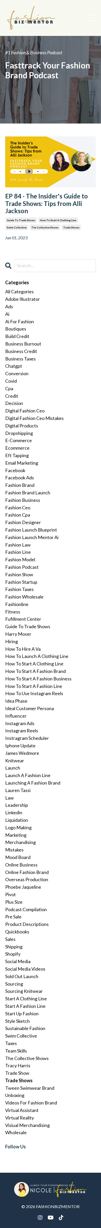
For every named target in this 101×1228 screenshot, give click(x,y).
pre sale (13, 916)
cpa (9, 388)
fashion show (19, 574)
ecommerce (17, 448)
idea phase (16, 701)
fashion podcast (22, 567)
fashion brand (19, 485)
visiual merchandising (27, 1125)
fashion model (20, 559)
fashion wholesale (24, 597)
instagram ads (19, 723)
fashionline (16, 604)
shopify (12, 954)
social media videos (25, 969)
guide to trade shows (21, 220)
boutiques (15, 329)
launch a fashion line (28, 775)
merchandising (20, 842)
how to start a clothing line (58, 220)
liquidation (16, 820)
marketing (15, 835)
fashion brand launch (27, 492)
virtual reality (19, 1117)
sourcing (14, 984)
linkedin (13, 812)
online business (21, 865)
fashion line (18, 552)
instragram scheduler (27, 738)
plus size (14, 902)
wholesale (16, 1132)
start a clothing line (26, 998)
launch (12, 768)
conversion (16, 373)
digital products (21, 425)
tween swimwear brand (29, 1088)
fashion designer (23, 522)
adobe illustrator (22, 299)
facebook (15, 470)
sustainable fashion (25, 1028)
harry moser (18, 634)
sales (10, 939)
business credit (21, 351)
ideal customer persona (29, 708)
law (9, 798)
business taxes (20, 359)
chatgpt (13, 366)
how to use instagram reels (34, 693)
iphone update (20, 745)
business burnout (23, 344)
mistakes (14, 850)
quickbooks (17, 931)
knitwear (14, 760)
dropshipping (19, 433)
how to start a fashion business (38, 678)
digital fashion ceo (25, 410)
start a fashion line (25, 1006)
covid (11, 381)
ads (9, 306)
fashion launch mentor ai (32, 537)
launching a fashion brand (32, 783)
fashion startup (21, 582)
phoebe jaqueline (23, 887)
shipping (14, 946)
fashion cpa (17, 515)
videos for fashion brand (31, 1103)
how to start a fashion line (33, 686)
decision (14, 403)
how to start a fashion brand (35, 671)
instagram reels (21, 730)
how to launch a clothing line (36, 656)
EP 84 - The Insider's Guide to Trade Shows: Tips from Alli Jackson (46, 204)
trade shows (71, 227)
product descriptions (27, 924)
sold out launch (21, 976)
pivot (10, 894)
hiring (11, 641)
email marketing (21, 463)
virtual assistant (22, 1110)
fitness (12, 612)
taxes (11, 1043)
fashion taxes (19, 589)
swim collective (17, 227)
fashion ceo (17, 507)
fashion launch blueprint (31, 530)
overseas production (26, 879)
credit (11, 396)
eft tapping (17, 455)
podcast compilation (26, 909)
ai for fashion (19, 321)
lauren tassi (18, 790)
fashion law (18, 545)
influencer (16, 716)
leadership (16, 805)
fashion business (22, 500)
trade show (17, 1073)
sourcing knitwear (24, 991)
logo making (18, 827)
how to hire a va (23, 649)
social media (18, 961)
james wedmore (22, 753)
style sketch (17, 1021)
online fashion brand (27, 872)
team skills (16, 1051)
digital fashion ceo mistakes (34, 418)
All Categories (19, 291)
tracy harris (17, 1065)
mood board (18, 857)
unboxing (14, 1095)
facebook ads (19, 477)
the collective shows (45, 227)
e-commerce (18, 440)
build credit (17, 336)
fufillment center (23, 619)
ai (7, 314)
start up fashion (22, 1013)
